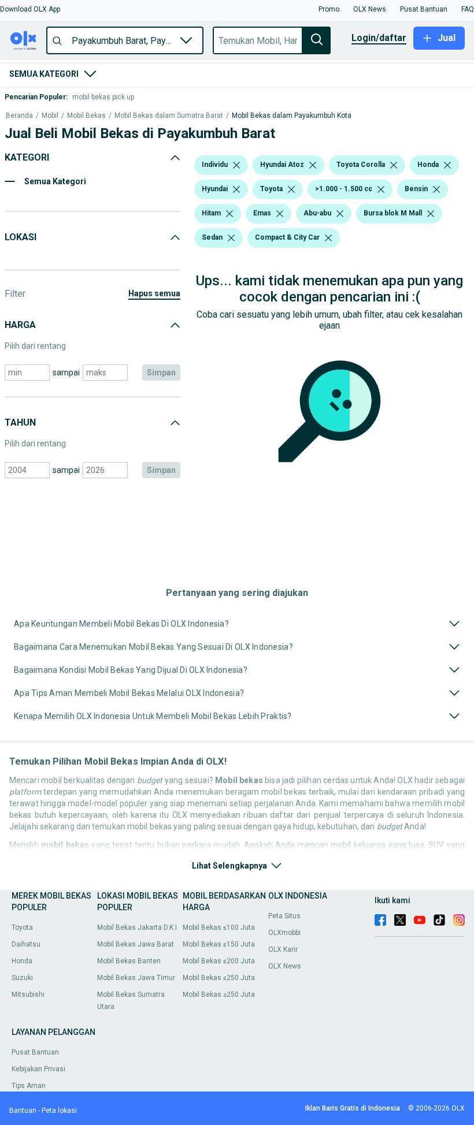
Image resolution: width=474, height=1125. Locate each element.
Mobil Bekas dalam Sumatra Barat (168, 116)
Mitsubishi (28, 994)
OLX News (284, 966)
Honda (22, 961)
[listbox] (236, 165)
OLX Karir (283, 949)
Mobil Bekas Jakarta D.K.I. (138, 927)
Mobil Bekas (86, 116)
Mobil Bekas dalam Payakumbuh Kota (291, 116)
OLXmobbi (284, 933)
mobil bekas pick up (103, 97)
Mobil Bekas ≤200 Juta (219, 961)
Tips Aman (29, 1086)
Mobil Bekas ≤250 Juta (219, 978)
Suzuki (22, 978)
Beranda (19, 116)
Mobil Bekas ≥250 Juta (219, 994)
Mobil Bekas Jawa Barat (135, 944)
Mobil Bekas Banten (129, 961)
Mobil (50, 116)
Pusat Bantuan (35, 1052)
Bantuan (22, 1111)
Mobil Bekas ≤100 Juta (219, 927)
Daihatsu (26, 944)
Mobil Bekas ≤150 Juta (219, 944)
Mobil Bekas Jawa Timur (136, 978)
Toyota (22, 927)
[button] (30, 9)
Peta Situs (284, 916)
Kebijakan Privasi (38, 1069)
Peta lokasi (59, 1111)
